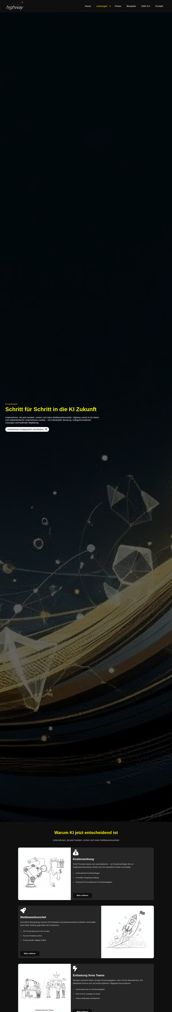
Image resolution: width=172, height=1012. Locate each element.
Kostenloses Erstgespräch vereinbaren (26, 429)
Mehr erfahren (82, 895)
